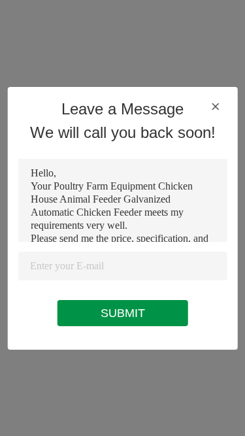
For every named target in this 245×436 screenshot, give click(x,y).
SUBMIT (123, 313)
